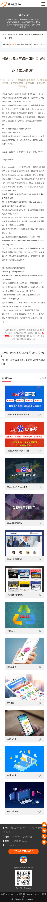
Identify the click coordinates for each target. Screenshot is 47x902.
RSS (33, 899)
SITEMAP (28, 899)
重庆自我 (30, 83)
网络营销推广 (20, 47)
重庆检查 (40, 83)
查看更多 (43, 378)
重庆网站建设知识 (26, 80)
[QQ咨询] (44, 824)
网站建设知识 (13, 47)
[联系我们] (44, 842)
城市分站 (14, 899)
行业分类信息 (43, 47)
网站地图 (21, 899)
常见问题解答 (28, 47)
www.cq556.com (33, 894)
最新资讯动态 (5, 47)
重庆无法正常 (17, 83)
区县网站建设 (35, 47)
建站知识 (28, 34)
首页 (21, 34)
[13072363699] (44, 836)
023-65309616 (23, 851)
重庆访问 (23, 86)
